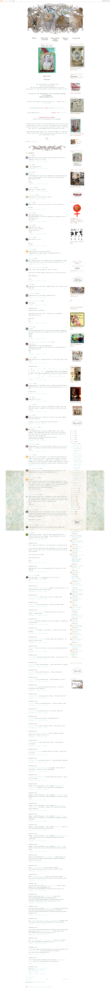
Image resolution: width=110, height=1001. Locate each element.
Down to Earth (75, 546)
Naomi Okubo (75, 573)
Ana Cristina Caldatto (35, 300)
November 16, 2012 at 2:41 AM (38, 659)
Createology (32, 525)
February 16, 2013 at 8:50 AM (38, 934)
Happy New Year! (77, 445)
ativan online (32, 679)
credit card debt (33, 972)
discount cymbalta (59, 941)
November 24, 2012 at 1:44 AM (38, 771)
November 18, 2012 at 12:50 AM (38, 681)
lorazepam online (33, 687)
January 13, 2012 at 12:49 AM (38, 582)
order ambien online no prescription (39, 733)
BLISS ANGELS (75, 576)
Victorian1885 (32, 293)
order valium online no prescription (39, 767)
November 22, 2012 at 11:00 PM (38, 754)
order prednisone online (61, 835)
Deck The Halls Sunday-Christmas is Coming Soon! (78, 461)
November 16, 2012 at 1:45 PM (38, 674)
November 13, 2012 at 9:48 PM (38, 615)
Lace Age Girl (75, 598)
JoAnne (30, 172)
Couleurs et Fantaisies (75, 654)
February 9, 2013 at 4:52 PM (37, 915)
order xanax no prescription (36, 612)
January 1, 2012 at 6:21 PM (37, 465)
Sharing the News (77, 485)
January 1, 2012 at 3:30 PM (37, 451)
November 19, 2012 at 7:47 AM (38, 698)
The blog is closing (77, 547)
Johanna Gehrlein (33, 427)
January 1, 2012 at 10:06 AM (37, 379)
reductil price (49, 908)
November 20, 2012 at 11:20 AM (38, 712)
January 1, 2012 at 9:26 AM (37, 354)
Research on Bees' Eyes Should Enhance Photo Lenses (77, 646)
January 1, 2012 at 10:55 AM (37, 401)
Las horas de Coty (76, 551)
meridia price (48, 896)
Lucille (31, 454)
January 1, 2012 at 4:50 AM (37, 246)
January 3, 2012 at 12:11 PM (37, 562)
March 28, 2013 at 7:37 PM (37, 963)
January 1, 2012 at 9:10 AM (37, 338)
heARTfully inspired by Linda (77, 567)
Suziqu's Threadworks (77, 593)
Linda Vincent (32, 575)
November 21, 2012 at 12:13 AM (38, 720)
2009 (73, 513)
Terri (78, 139)
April (74, 503)
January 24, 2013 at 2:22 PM (37, 800)
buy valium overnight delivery (37, 776)
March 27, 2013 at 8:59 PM (37, 954)
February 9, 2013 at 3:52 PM (37, 902)
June (74, 498)
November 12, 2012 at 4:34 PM (38, 591)
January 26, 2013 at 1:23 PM (37, 830)
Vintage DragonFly (59, 108)
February (75, 507)
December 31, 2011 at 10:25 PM (38, 184)
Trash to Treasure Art (76, 608)
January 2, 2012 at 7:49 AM (37, 491)
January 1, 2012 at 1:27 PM (37, 423)
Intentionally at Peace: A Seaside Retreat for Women (76, 579)
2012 (73, 439)
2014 (73, 435)
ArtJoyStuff (75, 554)
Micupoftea (31, 187)
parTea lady (32, 509)
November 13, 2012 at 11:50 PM (38, 624)
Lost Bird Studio (76, 629)
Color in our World (77, 644)
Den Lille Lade (76, 583)
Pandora (31, 249)
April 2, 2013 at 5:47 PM (36, 974)
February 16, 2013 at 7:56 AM (38, 924)
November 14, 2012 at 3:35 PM (38, 642)
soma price (58, 826)
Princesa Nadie (76, 572)
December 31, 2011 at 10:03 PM (38, 168)
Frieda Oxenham (76, 531)
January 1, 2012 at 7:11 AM (37, 290)
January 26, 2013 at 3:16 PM (37, 840)
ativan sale (32, 648)
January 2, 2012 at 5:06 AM (37, 474)
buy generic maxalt (46, 931)
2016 (73, 431)
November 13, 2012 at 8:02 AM (38, 606)
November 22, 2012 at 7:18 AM (38, 736)
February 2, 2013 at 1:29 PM (37, 871)
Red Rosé (74, 532)
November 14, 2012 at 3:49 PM (38, 651)
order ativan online (34, 597)
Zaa (29, 532)
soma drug (31, 718)
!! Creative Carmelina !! (75, 614)
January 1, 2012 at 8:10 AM (37, 323)
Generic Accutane (34, 950)
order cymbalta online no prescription (42, 940)
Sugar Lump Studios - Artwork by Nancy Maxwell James (77, 559)
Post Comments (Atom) (39, 982)
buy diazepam (32, 621)
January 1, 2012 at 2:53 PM (37, 440)
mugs (73, 655)
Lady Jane (31, 258)
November (75, 488)
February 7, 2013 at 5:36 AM (37, 890)
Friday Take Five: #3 (77, 555)
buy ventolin (58, 846)
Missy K (74, 602)
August (75, 494)
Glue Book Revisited (77, 630)
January (75, 509)
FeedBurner (81, 270)
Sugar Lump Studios (34, 468)
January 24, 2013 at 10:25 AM (38, 789)
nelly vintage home (77, 625)
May (74, 500)
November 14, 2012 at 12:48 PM (38, 633)
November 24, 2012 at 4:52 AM (38, 780)
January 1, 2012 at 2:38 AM (37, 221)
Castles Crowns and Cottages (36, 267)
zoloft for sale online (37, 920)
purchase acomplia (48, 857)
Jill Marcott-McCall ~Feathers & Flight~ (40, 342)
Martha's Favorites (77, 650)
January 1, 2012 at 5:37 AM (37, 255)
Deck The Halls (77, 453)
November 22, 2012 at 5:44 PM (38, 745)
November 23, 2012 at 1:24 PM (38, 762)
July (74, 496)
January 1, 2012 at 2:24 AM (37, 209)
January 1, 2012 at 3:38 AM (37, 233)
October (75, 490)
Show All (82, 659)
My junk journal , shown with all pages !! (77, 585)
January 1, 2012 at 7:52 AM (37, 304)
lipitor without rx (38, 867)
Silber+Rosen (63, 112)
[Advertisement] (55, 993)
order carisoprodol (34, 725)
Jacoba (30, 225)
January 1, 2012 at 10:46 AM (37, 393)
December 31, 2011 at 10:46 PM (38, 191)
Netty (30, 397)
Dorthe (30, 213)
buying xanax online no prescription (39, 588)
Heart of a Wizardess (77, 541)
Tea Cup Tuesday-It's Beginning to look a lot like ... (78, 479)
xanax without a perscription (37, 639)
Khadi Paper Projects (77, 594)
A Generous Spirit (76, 599)
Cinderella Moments (34, 494)
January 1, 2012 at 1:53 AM (37, 198)
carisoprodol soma (33, 696)
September (76, 492)
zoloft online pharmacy (51, 920)
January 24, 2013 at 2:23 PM (37, 810)
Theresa (31, 404)
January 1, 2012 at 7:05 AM (37, 281)
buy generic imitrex (50, 885)
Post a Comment (30, 977)
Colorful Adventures (77, 639)
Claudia (31, 237)
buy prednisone (59, 795)
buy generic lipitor (38, 876)
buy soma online (33, 710)
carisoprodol (32, 703)
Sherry (30, 415)
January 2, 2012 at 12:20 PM (37, 521)
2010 (73, 511)
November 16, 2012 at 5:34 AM (38, 666)
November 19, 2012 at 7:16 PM (38, 705)
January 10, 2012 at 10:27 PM (38, 571)
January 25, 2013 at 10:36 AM (38, 821)
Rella (30, 155)
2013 (73, 437)
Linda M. (31, 357)
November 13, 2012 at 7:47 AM (38, 599)
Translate (81, 78)
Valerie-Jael (32, 195)
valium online (32, 604)
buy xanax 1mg (32, 664)
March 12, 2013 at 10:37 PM (37, 943)
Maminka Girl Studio (77, 589)
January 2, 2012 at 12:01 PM (37, 506)
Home (47, 979)
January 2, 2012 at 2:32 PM (37, 529)
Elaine (30, 202)
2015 (73, 433)
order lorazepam (33, 657)
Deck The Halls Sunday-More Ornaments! (77, 469)
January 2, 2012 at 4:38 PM (37, 539)
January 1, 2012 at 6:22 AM (37, 264)
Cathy (30, 164)
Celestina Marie (33, 477)
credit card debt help (41, 968)
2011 (73, 441)
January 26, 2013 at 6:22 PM (37, 851)
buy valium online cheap (35, 751)
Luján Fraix (75, 550)
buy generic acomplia (61, 816)
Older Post (65, 979)
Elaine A (31, 383)
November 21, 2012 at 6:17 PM (38, 727)
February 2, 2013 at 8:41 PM (37, 880)
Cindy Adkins (32, 444)
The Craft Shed (76, 633)
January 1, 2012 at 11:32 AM (37, 411)
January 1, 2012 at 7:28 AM (37, 297)
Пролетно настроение (77, 626)
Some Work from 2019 (77, 590)
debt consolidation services (36, 970)
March (74, 505)
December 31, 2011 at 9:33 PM (38, 161)
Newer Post (28, 979)
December (75, 443)
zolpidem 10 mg (33, 630)
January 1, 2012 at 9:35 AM (37, 363)
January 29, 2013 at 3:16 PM (37, 862)
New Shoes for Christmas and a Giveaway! (77, 474)
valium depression (33, 742)
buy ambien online (33, 760)
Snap (30, 284)
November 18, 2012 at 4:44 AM (38, 690)
